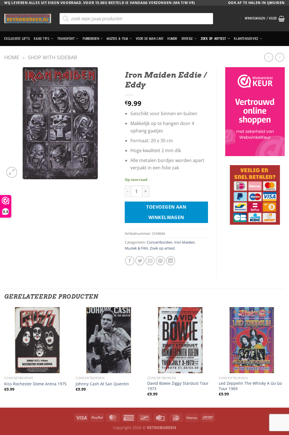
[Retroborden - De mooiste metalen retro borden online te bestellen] (27, 18)
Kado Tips (41, 38)
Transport (66, 38)
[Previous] (4, 357)
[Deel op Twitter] (139, 260)
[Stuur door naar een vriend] (150, 260)
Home (11, 57)
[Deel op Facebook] (129, 260)
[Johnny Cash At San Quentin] (109, 340)
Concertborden (159, 242)
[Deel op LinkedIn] (170, 260)
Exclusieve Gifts (17, 38)
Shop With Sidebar (52, 57)
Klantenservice (246, 38)
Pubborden (91, 38)
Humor (172, 38)
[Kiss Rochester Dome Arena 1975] (37, 340)
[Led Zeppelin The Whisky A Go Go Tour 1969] (252, 340)
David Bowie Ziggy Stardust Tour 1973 (178, 386)
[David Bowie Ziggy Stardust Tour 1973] (180, 340)
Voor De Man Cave (149, 38)
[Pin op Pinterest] (160, 260)
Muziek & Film (117, 38)
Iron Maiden (184, 242)
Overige (187, 38)
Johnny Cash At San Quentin (102, 383)
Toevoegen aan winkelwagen (166, 212)
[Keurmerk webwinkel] (255, 111)
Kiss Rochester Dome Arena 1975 (35, 383)
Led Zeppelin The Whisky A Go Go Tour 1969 (250, 386)
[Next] (284, 357)
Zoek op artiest (213, 38)
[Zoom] (11, 172)
